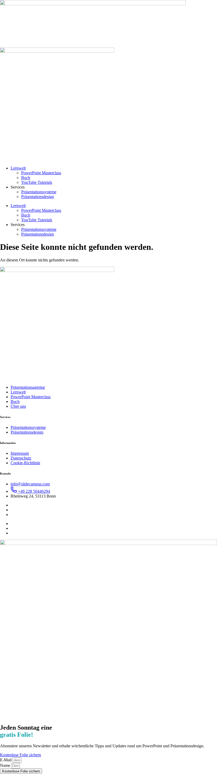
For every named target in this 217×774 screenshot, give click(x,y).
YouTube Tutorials (36, 182)
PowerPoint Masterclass (41, 173)
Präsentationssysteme (38, 192)
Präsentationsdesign (37, 196)
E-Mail (6, 760)
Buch (25, 177)
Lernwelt (18, 168)
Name (5, 765)
